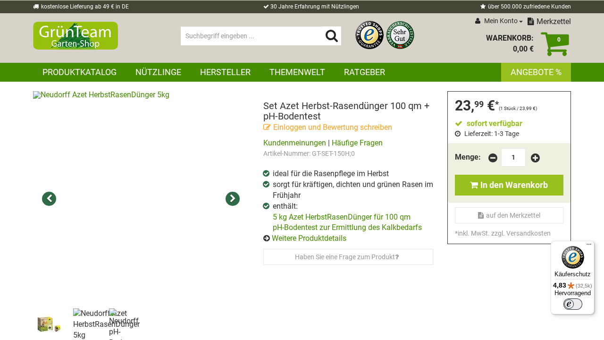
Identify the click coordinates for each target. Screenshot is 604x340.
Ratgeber (364, 72)
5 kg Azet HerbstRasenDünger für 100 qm (342, 216)
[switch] (572, 304)
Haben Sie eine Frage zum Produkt (345, 257)
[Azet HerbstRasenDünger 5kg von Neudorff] (141, 199)
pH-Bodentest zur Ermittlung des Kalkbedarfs (347, 227)
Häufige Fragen (357, 142)
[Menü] (589, 246)
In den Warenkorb (514, 185)
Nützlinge (158, 72)
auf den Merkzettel (513, 215)
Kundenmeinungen (294, 142)
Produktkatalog (79, 72)
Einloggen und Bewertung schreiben (332, 127)
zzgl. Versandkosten (521, 233)
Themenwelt (297, 72)
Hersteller (225, 72)
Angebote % (536, 72)
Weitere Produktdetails (309, 238)
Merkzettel (554, 21)
